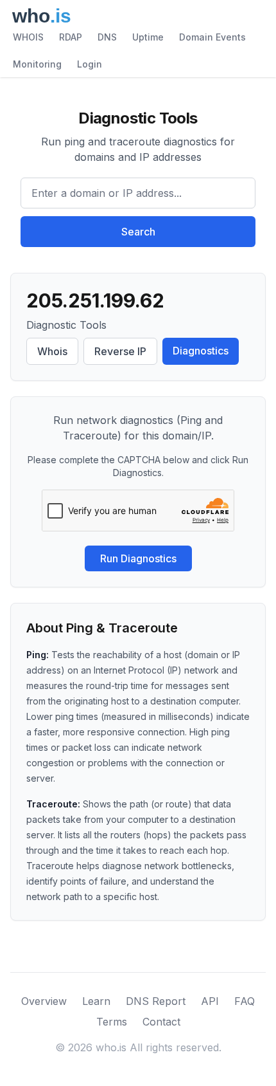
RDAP (70, 37)
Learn (96, 1001)
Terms (111, 1021)
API (210, 1001)
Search (138, 231)
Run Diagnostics (138, 558)
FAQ (244, 1001)
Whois (52, 351)
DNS (107, 37)
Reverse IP (120, 351)
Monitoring (37, 64)
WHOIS (28, 37)
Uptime (148, 37)
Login (89, 64)
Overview (44, 1001)
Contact (161, 1021)
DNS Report (155, 1001)
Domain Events (212, 37)
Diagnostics (201, 350)
